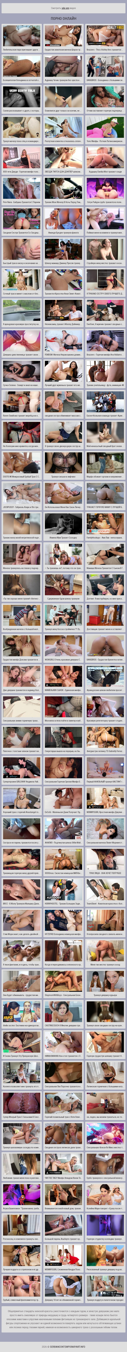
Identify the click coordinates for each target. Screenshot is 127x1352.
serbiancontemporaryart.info (67, 1346)
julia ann (65, 8)
